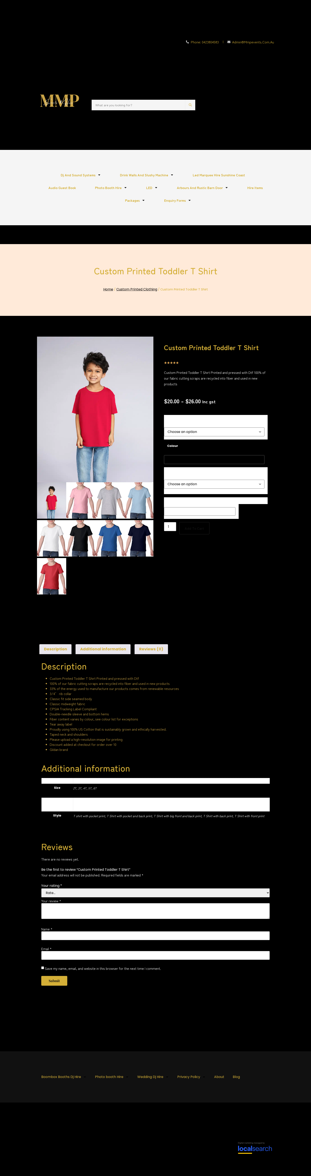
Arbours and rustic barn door (200, 187)
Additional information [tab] (103, 649)
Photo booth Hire (108, 187)
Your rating (51, 885)
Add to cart (194, 528)
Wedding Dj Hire (150, 1076)
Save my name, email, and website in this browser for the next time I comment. (103, 968)
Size (170, 419)
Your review (51, 900)
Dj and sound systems (78, 174)
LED (149, 187)
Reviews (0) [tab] (151, 649)
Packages (132, 200)
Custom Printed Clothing (136, 289)
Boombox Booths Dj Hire (61, 1076)
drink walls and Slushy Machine (144, 174)
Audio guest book (62, 187)
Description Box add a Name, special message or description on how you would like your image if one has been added (212, 500)
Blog (236, 1076)
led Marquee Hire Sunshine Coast (219, 174)
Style (171, 471)
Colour (172, 445)
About (219, 1076)
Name (46, 929)
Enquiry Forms (175, 200)
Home (108, 289)
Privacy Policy (188, 1076)
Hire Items (255, 187)
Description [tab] (55, 649)
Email (46, 948)
